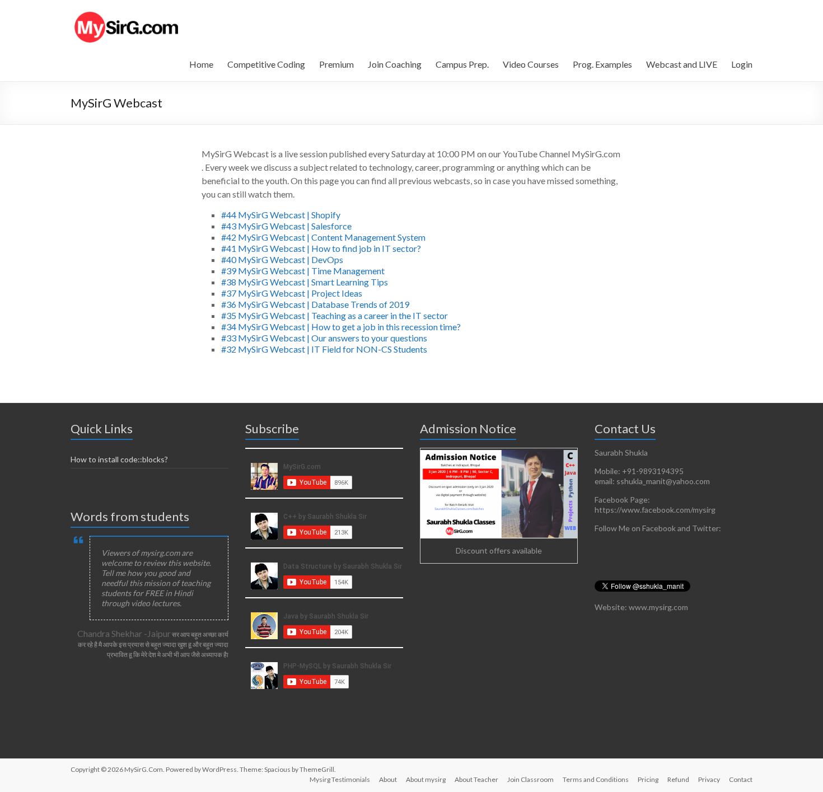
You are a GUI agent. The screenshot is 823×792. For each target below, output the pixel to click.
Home (201, 64)
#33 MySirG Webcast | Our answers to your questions (324, 337)
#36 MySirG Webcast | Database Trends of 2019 (315, 304)
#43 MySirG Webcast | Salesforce (286, 226)
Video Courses (531, 64)
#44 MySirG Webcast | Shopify (280, 214)
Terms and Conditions (596, 779)
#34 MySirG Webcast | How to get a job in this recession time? (341, 326)
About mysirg (426, 779)
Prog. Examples (602, 64)
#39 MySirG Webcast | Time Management (303, 270)
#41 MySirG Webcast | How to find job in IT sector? (321, 248)
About (388, 779)
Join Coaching (395, 64)
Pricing (648, 779)
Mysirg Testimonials (340, 779)
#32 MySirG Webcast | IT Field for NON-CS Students (324, 349)
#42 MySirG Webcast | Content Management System (323, 237)
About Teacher (476, 779)
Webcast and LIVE (681, 64)
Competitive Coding (266, 64)
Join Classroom (530, 779)
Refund (678, 779)
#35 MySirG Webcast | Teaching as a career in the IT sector (334, 315)
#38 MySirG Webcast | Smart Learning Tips (304, 282)
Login (741, 64)
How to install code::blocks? (119, 459)
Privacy (709, 779)
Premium (336, 64)
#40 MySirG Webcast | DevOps (282, 259)
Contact (740, 779)
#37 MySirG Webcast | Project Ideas (291, 293)
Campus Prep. (462, 64)
